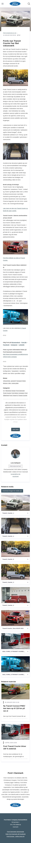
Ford (26, 393)
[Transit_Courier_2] (15, 595)
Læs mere (15, 429)
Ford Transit (13, 395)
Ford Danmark (20, 390)
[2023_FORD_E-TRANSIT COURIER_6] (15, 664)
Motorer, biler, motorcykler (11, 383)
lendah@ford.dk (15, 474)
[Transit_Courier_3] (15, 572)
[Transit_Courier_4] (15, 526)
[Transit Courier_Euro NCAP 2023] (15, 618)
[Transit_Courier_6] (15, 549)
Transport (19, 381)
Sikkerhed (6, 395)
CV (4, 390)
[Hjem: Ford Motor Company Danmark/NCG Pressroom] (15, 4)
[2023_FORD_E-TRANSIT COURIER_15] (15, 641)
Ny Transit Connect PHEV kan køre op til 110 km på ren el (14, 708)
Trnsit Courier (7, 393)
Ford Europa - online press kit (15, 836)
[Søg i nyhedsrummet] (29, 4)
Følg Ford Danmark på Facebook (16, 834)
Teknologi (8, 390)
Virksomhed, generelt (9, 381)
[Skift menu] (2, 3)
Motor (24, 381)
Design (13, 390)
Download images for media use (12, 491)
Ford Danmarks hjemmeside (15, 831)
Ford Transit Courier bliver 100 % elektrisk (14, 747)
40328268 (15, 476)
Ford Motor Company (18, 393)
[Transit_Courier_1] (15, 503)
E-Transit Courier (22, 395)
